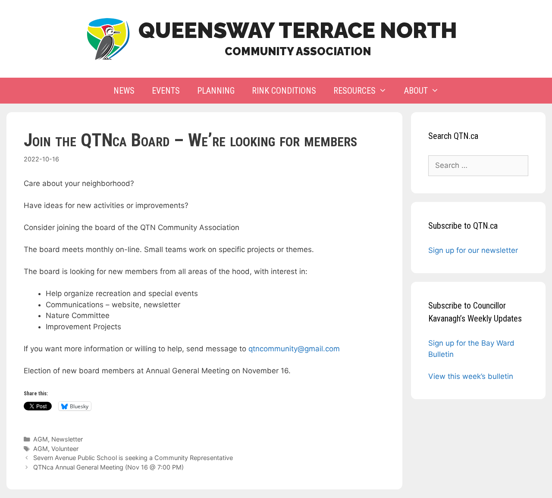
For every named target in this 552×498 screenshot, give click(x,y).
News (124, 90)
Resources (354, 90)
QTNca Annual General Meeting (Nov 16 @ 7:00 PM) (108, 467)
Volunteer (64, 448)
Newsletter (67, 439)
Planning (216, 90)
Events (166, 90)
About (416, 90)
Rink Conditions (284, 90)
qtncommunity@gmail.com (294, 348)
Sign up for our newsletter (473, 250)
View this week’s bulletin (470, 376)
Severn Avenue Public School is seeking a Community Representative (133, 457)
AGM (40, 439)
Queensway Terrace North (297, 30)
